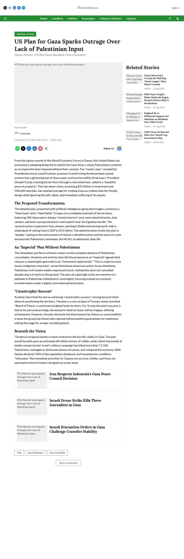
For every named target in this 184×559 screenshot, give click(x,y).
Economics (88, 18)
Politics (72, 18)
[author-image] (17, 133)
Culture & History (110, 18)
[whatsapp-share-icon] (17, 149)
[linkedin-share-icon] (34, 149)
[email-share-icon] (40, 149)
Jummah (25, 133)
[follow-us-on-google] (119, 148)
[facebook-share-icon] (29, 149)
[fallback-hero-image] (134, 78)
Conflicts (57, 18)
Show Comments (68, 462)
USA (19, 452)
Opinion (131, 18)
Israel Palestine (35, 452)
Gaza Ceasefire (57, 452)
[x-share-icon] (23, 149)
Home (44, 18)
